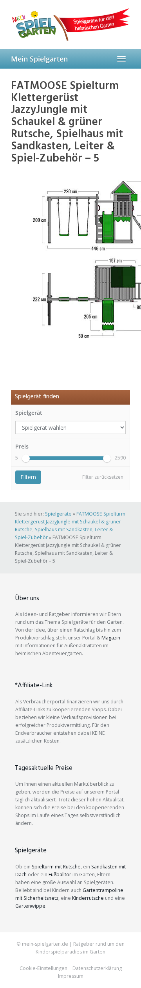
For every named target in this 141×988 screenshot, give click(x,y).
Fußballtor (60, 874)
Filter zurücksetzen (102, 477)
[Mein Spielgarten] (70, 24)
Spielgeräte (58, 513)
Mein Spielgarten (39, 59)
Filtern (28, 477)
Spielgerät (28, 412)
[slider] (26, 458)
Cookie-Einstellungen (43, 968)
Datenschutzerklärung (97, 968)
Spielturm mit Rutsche (56, 866)
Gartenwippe (30, 906)
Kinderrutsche (88, 898)
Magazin (110, 637)
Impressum (70, 976)
